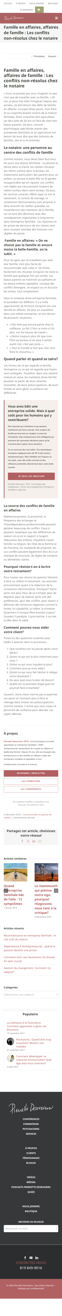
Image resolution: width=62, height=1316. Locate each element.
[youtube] (31, 1257)
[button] (6, 891)
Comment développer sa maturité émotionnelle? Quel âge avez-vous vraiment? (33, 1060)
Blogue (31, 1162)
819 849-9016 (31, 1267)
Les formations (31, 781)
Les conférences (31, 789)
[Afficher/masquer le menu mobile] (56, 18)
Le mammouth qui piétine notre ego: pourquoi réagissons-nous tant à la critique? (46, 899)
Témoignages (31, 1158)
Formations (31, 1124)
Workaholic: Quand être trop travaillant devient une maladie (33, 1043)
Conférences (31, 1119)
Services (31, 1133)
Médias (31, 1182)
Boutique (31, 1211)
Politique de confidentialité (31, 1288)
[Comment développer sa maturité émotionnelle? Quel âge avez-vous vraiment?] (10, 1056)
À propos (31, 1148)
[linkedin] (36, 1257)
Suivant (52, 56)
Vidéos (31, 1177)
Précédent (39, 56)
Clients (31, 1153)
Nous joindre (31, 1206)
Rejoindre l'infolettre (31, 773)
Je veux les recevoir (31, 476)
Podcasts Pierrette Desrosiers (31, 1187)
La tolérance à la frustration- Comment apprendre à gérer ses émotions (26, 1026)
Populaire (30, 1014)
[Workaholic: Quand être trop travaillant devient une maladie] (10, 1039)
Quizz (31, 1192)
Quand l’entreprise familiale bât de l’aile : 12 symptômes (14, 895)
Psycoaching (31, 1128)
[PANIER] (39, 10)
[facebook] (25, 1257)
